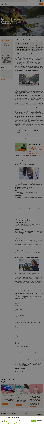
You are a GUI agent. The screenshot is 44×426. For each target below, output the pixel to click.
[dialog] (22, 421)
